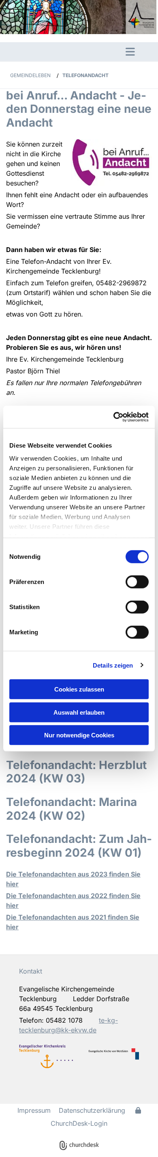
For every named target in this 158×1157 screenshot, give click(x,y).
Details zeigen (113, 664)
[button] (61, 51)
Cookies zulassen (79, 689)
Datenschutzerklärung (92, 1110)
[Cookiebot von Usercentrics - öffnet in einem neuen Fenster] (114, 417)
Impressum (34, 1110)
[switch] (137, 581)
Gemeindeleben (30, 75)
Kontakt (30, 971)
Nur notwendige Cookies (79, 735)
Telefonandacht (85, 75)
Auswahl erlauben (79, 712)
